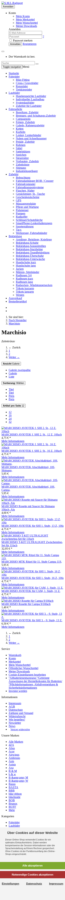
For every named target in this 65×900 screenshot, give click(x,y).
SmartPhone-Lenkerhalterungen (34, 223)
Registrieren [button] (29, 43)
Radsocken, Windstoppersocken (34, 285)
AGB (12, 706)
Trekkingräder (24, 89)
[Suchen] (37, 63)
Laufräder (14, 92)
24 (10, 418)
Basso (12, 784)
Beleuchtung (23, 177)
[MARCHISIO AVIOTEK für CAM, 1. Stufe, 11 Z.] (32, 587)
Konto (12, 658)
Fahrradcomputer (25, 184)
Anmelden (8, 6)
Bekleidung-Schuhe (27, 242)
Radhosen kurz (24, 278)
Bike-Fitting (23, 79)
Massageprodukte (26, 203)
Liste (11, 376)
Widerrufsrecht (17, 716)
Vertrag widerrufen (20, 729)
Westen (20, 294)
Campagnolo (23, 118)
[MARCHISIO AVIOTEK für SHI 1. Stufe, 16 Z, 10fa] (32, 574)
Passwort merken (22, 40)
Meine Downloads (19, 671)
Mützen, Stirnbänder (27, 272)
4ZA (11, 744)
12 (13, 405)
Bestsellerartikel (18, 301)
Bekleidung (15, 236)
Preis (11, 395)
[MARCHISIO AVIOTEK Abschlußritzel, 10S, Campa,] (32, 483)
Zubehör (13, 174)
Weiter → (14, 357)
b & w (12, 774)
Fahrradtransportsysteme (30, 187)
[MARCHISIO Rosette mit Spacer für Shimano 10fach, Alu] (32, 503)
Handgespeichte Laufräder (31, 96)
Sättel (19, 148)
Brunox (13, 803)
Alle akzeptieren (32, 865)
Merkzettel (15, 661)
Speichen (21, 154)
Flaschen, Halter (25, 190)
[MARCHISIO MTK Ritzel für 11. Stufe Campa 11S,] (32, 558)
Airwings (14, 754)
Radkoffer (21, 216)
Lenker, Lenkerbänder (28, 135)
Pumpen (20, 213)
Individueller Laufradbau (30, 99)
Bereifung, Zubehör (27, 112)
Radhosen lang (24, 281)
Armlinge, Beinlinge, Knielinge (34, 239)
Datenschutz (16, 709)
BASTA (13, 787)
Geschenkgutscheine (27, 197)
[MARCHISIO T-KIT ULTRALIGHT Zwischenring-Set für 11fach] (32, 538)
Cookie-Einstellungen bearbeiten (27, 674)
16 (10, 415)
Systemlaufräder (25, 102)
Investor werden (18, 690)
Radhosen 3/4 (24, 275)
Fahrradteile (15, 109)
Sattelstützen (23, 151)
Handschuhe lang (26, 265)
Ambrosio (14, 757)
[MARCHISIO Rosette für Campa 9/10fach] (27, 600)
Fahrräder (14, 76)
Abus (12, 748)
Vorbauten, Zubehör (27, 161)
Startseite (14, 73)
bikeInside (14, 797)
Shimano (21, 167)
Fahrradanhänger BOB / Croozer (34, 180)
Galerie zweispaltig (20, 370)
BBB (12, 790)
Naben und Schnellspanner (31, 138)
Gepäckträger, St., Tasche (30, 193)
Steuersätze (22, 158)
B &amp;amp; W (18, 780)
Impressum (15, 703)
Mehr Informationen (12, 441)
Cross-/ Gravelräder (27, 83)
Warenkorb (15, 655)
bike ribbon (15, 793)
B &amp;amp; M (18, 777)
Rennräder (22, 86)
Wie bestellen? (17, 719)
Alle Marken (16, 741)
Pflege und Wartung (27, 206)
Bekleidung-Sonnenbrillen (31, 246)
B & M (13, 771)
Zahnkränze (22, 164)
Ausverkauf (15, 298)
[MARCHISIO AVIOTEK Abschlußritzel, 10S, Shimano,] (32, 463)
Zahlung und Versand (21, 713)
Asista (12, 764)
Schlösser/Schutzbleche (29, 219)
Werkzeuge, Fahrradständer (31, 233)
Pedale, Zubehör (25, 141)
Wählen (13, 383)
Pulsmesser (22, 210)
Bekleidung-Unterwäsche (30, 259)
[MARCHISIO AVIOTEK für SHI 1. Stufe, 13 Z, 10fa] (32, 522)
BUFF (12, 806)
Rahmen (20, 144)
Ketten (19, 128)
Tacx (18, 229)
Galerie (11, 363)
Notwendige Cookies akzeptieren (32, 874)
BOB (12, 800)
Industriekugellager (27, 171)
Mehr (12, 810)
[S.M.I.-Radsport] (12, 3)
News (12, 726)
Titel (11, 389)
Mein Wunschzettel (20, 664)
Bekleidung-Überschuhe (30, 255)
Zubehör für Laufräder (29, 105)
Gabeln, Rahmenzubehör (30, 125)
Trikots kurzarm (25, 288)
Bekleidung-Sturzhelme (29, 249)
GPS (18, 200)
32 (10, 421)
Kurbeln (20, 131)
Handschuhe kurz (26, 262)
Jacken (20, 268)
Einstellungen (10, 883)
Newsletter (15, 722)
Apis (11, 761)
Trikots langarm (25, 291)
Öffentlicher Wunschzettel (23, 668)
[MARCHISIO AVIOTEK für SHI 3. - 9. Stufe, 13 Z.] (32, 617)
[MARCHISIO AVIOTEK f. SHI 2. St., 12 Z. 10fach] (32, 431)
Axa (11, 767)
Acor (11, 751)
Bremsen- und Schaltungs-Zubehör (36, 115)
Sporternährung (25, 226)
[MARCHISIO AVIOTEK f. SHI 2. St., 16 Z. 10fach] (32, 447)
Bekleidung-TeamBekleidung (32, 252)
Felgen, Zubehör (25, 122)
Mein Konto (23, 16)
